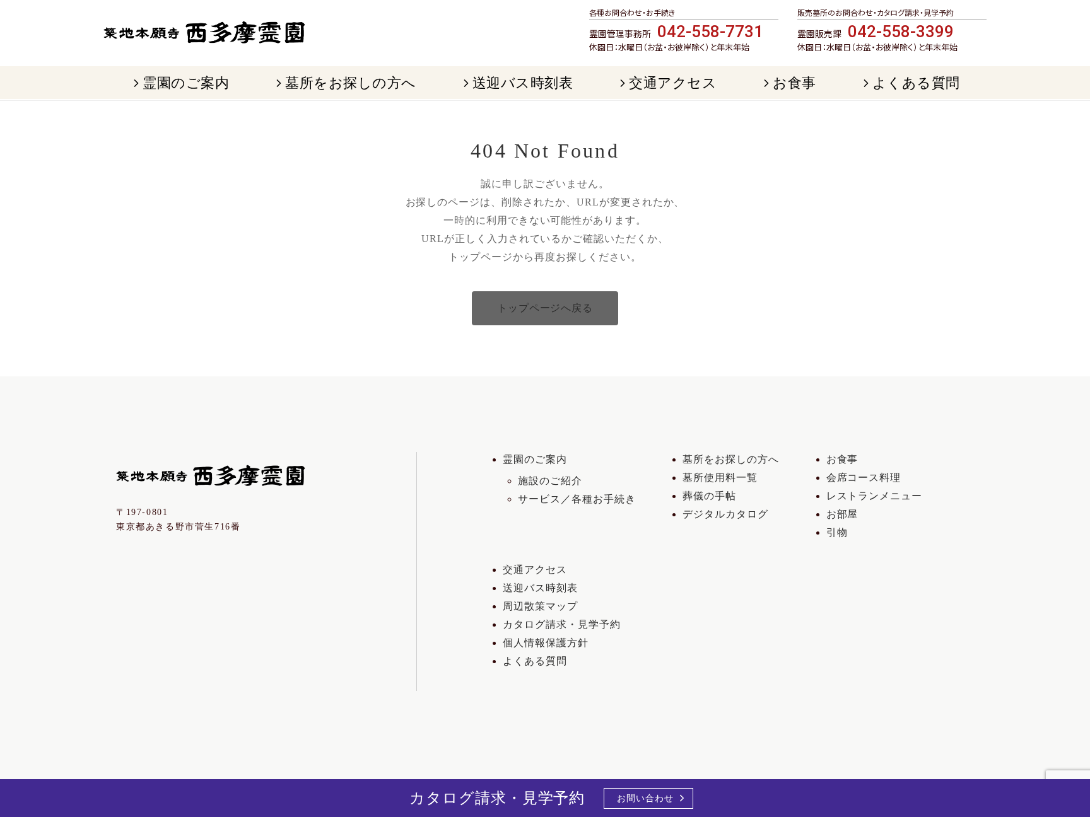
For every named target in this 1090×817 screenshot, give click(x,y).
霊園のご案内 (535, 459)
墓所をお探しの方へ (731, 459)
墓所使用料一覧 (720, 477)
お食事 (842, 459)
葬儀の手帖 (709, 495)
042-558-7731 (710, 31)
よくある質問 (535, 661)
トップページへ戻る (545, 308)
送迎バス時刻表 (540, 587)
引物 (837, 532)
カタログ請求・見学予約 (562, 624)
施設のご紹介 (550, 480)
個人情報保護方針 (546, 642)
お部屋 (842, 514)
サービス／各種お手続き (577, 499)
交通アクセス (535, 569)
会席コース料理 (863, 477)
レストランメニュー (874, 495)
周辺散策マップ (540, 606)
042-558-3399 (901, 31)
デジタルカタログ (725, 514)
